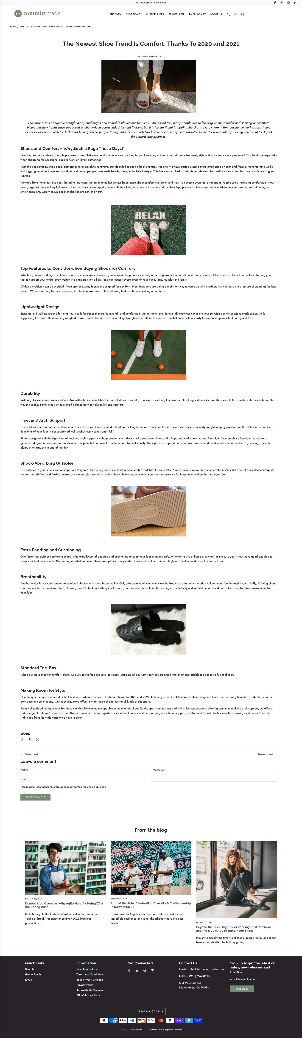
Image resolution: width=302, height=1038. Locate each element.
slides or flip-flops (166, 438)
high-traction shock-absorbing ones (118, 474)
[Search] (228, 14)
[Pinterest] (288, 2)
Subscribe (242, 988)
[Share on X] (29, 740)
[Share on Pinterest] (37, 740)
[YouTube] (295, 2)
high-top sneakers (179, 561)
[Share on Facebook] (22, 740)
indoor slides (142, 561)
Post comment (35, 797)
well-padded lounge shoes (44, 708)
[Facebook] (274, 2)
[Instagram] (281, 2)
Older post (31, 754)
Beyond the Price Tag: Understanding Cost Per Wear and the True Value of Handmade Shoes (233, 928)
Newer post (265, 754)
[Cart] (242, 14)
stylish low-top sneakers (192, 708)
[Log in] (235, 14)
